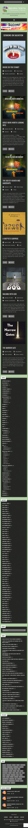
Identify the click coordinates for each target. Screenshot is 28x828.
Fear (3, 408)
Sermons (6, 817)
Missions (5, 433)
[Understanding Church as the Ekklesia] (4, 806)
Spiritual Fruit (6, 451)
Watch (12, 91)
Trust (3, 491)
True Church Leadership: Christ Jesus (12, 706)
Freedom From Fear (7, 663)
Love (4, 459)
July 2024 (4, 553)
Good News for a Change (9, 667)
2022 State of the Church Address (11, 639)
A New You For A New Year (9, 644)
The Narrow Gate (9, 347)
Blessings (5, 383)
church (4, 766)
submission (5, 780)
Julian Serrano (20, 297)
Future (4, 412)
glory (14, 770)
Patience (5, 460)
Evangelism (5, 432)
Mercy (4, 485)
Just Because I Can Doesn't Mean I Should (13, 675)
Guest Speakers (6, 669)
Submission (5, 473)
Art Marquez (5, 718)
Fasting (5, 467)
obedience (13, 774)
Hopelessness (6, 448)
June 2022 (4, 603)
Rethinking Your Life (7, 688)
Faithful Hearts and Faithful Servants (12, 659)
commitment (9, 766)
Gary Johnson (18, 351)
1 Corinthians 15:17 (12, 251)
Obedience (5, 402)
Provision (5, 437)
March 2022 (5, 609)
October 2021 (6, 619)
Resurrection (7, 245)
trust (21, 780)
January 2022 (5, 613)
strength (19, 778)
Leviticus (21, 354)
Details (5, 91)
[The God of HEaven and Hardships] (14, 176)
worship (13, 782)
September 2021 (6, 621)
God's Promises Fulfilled (9, 665)
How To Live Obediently (8, 671)
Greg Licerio (5, 734)
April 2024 (5, 559)
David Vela (5, 728)
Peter (4, 776)
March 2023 (5, 585)
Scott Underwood (7, 754)
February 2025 (6, 539)
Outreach (5, 430)
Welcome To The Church (8, 708)
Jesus (3, 424)
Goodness (5, 455)
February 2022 (6, 611)
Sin (3, 445)
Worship (4, 495)
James (17, 354)
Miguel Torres (6, 750)
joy (20, 772)
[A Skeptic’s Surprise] (14, 234)
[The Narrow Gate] (14, 343)
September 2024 (6, 549)
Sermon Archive (6, 27)
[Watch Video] (11, 793)
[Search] (23, 2)
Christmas (5, 385)
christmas (23, 764)
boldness (9, 764)
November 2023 (6, 569)
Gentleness (5, 454)
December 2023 (6, 567)
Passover (4, 435)
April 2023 (5, 583)
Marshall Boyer (6, 748)
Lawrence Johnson (7, 744)
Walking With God (10, 294)
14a (20, 78)
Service (4, 443)
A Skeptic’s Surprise (10, 238)
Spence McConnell (7, 756)
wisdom (8, 782)
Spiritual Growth (7, 465)
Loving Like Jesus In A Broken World (12, 680)
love (23, 772)
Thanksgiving (6, 479)
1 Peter (14, 131)
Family (4, 406)
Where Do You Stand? (11, 67)
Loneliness (5, 428)
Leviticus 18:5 (12, 364)
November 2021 (6, 617)
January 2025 (5, 541)
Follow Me (5, 661)
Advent (4, 764)
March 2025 (5, 537)
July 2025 (4, 529)
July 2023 (4, 577)
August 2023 (5, 575)
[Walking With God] (14, 289)
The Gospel (5, 481)
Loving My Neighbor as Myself (10, 682)
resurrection (5, 778)
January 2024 (5, 565)
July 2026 (4, 505)
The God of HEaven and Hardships (11, 182)
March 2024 (5, 561)
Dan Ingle (5, 726)
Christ (18, 764)
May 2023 (4, 581)
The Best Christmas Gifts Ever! (10, 694)
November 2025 (6, 521)
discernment (5, 768)
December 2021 (6, 615)
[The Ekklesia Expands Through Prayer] (4, 799)
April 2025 (5, 535)
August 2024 (5, 551)
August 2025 (5, 527)
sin (15, 778)
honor (10, 772)
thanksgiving (11, 780)
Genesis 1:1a (5, 77)
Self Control (5, 463)
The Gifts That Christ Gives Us (10, 696)
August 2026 (5, 503)
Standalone (5, 690)
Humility (4, 422)
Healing (4, 414)
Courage (4, 395)
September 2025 (6, 525)
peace (21, 774)
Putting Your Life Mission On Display (12, 686)
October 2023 (6, 571)
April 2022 (5, 607)
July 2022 (4, 601)
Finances (4, 410)
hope (14, 772)
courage (21, 766)
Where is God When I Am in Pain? (10, 710)
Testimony (5, 477)
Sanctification (12, 73)
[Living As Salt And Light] (4, 793)
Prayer (4, 469)
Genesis (21, 73)
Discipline (5, 399)
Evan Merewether (7, 730)
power (7, 776)
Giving (4, 468)
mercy (4, 774)
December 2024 (6, 543)
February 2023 (6, 587)
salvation (12, 778)
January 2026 (5, 517)
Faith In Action (6, 657)
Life (3, 426)
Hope (3, 420)
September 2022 (6, 597)
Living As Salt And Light (13, 791)
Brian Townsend (6, 722)
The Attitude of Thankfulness (10, 692)
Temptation (5, 475)
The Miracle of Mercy (8, 698)
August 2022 (5, 599)
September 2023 (6, 573)
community (16, 766)
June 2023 (4, 579)
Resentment (6, 449)
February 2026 (6, 515)
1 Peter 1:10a (21, 136)
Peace (4, 462)
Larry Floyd (5, 742)
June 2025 (4, 531)
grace (21, 770)
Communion (5, 391)
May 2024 (4, 557)
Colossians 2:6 (14, 308)
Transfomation (6, 471)
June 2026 (4, 507)
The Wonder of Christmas (9, 704)
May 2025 (4, 533)
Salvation (7, 73)
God (18, 770)
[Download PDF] (13, 793)
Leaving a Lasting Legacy (9, 678)
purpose (16, 776)
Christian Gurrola (7, 724)
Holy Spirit (5, 416)
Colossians (21, 300)
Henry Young (19, 71)
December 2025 (6, 519)
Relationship (5, 439)
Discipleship (5, 397)
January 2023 (5, 589)
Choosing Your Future (8, 648)
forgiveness (5, 770)
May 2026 (4, 509)
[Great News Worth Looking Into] (14, 118)
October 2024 (6, 547)
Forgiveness (6, 482)
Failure (4, 446)
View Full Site (14, 814)
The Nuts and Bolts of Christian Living (13, 700)
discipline (11, 768)
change (13, 764)
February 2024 (6, 563)
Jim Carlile (5, 738)
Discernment (6, 398)
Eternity (4, 404)
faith (16, 768)
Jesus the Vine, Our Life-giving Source (12, 673)
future (10, 770)
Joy (4, 456)
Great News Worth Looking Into (13, 123)
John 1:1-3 (15, 78)
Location (22, 817)
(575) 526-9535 (15, 821)
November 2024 (6, 545)
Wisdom (4, 493)
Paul (17, 774)
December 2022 (6, 591)
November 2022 (6, 593)
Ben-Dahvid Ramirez (7, 720)
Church (4, 387)
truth (4, 782)
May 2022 (4, 605)
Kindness (5, 458)
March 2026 (5, 513)
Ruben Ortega (20, 129)
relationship (21, 776)
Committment (6, 389)
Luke (20, 245)
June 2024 (4, 555)
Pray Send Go (5, 684)
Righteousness (6, 441)
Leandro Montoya (7, 746)
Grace (6, 354)
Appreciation (5, 381)
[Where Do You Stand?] (14, 62)
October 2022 (6, 595)
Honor (4, 418)
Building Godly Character (9, 646)
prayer (11, 776)
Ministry (5, 401)
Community (5, 393)
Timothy (17, 780)
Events (10, 817)
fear (19, 768)
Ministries (16, 817)
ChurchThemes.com (14, 825)
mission (8, 774)
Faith (4, 452)
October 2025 (6, 523)
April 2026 (5, 511)
